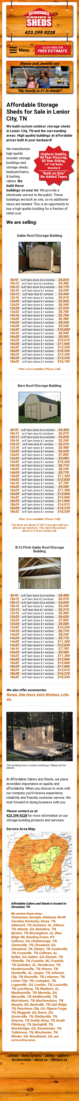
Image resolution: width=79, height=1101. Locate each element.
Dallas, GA (19, 957)
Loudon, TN (43, 985)
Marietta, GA (47, 993)
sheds (13, 1056)
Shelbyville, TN (45, 1016)
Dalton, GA (36, 957)
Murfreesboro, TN (49, 1001)
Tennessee (19, 917)
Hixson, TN (49, 969)
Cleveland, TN (21, 949)
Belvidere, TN (45, 929)
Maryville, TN (21, 997)
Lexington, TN (44, 981)
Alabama (49, 917)
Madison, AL (49, 989)
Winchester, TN (45, 1032)
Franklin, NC (40, 961)
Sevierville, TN (22, 1016)
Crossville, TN (27, 953)
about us (41, 1059)
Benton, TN (19, 933)
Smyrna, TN (20, 1020)
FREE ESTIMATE (52, 49)
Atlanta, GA (25, 929)
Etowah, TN (53, 957)
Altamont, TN (21, 925)
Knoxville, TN (34, 977)
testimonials (21, 1059)
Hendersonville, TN (25, 969)
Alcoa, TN (47, 921)
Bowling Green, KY (40, 937)
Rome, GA (45, 1012)
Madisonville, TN (23, 993)
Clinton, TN (41, 949)
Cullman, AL (48, 953)
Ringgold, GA (26, 1012)
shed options (31, 1056)
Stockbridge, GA (23, 1028)
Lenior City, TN (22, 981)
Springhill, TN (42, 1024)
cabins (49, 1056)
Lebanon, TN (54, 977)
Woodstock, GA (40, 1036)
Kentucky (32, 921)
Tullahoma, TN (22, 1032)
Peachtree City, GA (31, 1009)
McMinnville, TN (44, 997)
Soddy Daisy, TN (42, 1020)
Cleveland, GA (44, 945)
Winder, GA (19, 1036)
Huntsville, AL (21, 973)
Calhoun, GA (20, 941)
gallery (63, 1056)
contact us (59, 1059)
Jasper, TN (41, 973)
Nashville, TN (40, 1005)
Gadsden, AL (26, 965)
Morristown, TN (22, 1001)
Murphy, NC (19, 1005)
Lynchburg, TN (28, 989)
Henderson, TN (48, 965)
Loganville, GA (22, 985)
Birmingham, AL (41, 933)
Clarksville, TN (22, 945)
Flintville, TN (20, 961)
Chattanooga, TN (43, 941)
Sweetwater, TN (49, 1028)
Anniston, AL (42, 925)
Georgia (35, 917)
